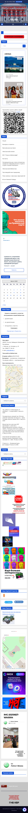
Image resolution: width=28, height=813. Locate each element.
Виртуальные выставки (9, 148)
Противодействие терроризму (11, 172)
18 (7, 295)
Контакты (5, 158)
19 (10, 295)
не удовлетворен (10, 322)
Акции (4, 140)
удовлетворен (9, 318)
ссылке (18, 112)
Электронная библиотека (9, 168)
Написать (14, 270)
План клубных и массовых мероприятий (13, 176)
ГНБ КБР (14, 19)
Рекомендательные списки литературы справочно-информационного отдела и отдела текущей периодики (13, 164)
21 (17, 295)
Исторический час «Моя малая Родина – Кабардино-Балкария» (19, 754)
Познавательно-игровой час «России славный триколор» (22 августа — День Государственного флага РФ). (13, 418)
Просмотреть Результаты (14, 331)
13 (14, 292)
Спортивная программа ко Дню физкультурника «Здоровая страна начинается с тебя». (12, 438)
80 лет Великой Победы (9, 179)
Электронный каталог (8, 151)
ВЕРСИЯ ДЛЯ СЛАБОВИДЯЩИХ (14, 36)
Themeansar (14, 810)
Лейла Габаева (14, 721)
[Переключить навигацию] (13, 24)
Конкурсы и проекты (8, 144)
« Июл (4, 305)
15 (20, 292)
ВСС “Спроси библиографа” (10, 155)
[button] (23, 24)
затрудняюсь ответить (11, 325)
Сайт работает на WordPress (9, 808)
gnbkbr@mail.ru (10, 350)
